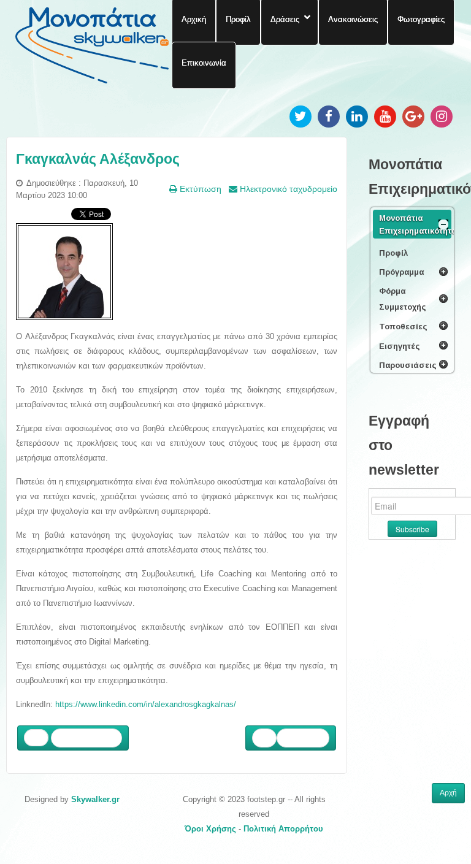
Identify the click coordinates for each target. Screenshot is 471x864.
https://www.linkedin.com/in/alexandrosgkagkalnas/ (145, 704)
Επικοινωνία (204, 62)
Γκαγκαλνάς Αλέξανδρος (98, 159)
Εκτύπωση (199, 189)
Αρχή (448, 793)
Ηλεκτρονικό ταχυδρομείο (287, 189)
